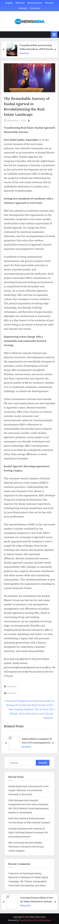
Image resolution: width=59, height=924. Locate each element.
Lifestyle (23, 8)
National (49, 2)
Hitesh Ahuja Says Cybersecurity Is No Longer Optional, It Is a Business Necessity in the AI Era (28, 790)
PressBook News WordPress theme (35, 920)
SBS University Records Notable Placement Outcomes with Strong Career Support (25, 846)
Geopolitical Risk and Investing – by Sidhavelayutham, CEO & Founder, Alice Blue (38, 47)
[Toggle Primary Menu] (54, 34)
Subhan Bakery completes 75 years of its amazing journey (37, 740)
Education (35, 8)
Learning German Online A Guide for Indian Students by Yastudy (37, 899)
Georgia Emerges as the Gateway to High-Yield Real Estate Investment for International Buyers (28, 832)
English (9, 2)
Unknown (13, 873)
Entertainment (34, 2)
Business (20, 2)
